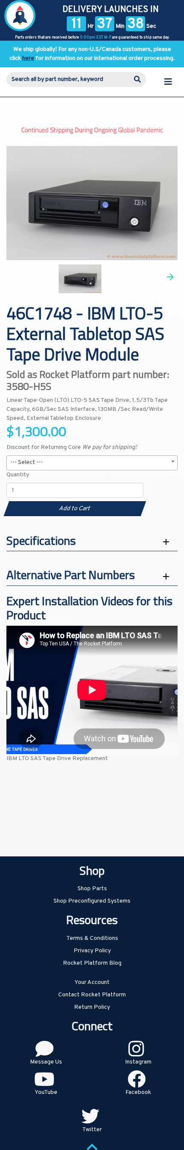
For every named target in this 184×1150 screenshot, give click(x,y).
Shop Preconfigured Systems (92, 901)
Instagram (138, 1062)
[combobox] (92, 462)
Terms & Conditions (92, 938)
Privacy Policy (92, 950)
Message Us (46, 1062)
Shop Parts (92, 888)
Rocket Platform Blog (92, 963)
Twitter (92, 1129)
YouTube (46, 1092)
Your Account (92, 982)
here (28, 58)
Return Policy (92, 1007)
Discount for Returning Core (71, 447)
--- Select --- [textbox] (26, 462)
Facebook (138, 1092)
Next (170, 276)
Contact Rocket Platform (92, 994)
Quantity (17, 474)
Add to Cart (75, 508)
